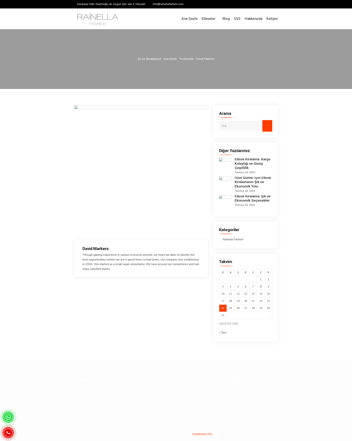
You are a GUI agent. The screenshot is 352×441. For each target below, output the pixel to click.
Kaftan (130, 395)
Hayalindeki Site (202, 434)
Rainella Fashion (233, 239)
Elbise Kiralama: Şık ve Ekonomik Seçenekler (253, 198)
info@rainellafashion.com (168, 4)
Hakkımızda (253, 18)
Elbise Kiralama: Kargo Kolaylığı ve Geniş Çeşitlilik (252, 163)
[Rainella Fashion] (97, 18)
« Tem (223, 333)
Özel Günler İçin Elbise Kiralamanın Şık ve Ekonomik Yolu (253, 182)
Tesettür (184, 395)
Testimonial (186, 59)
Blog (226, 18)
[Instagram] (277, 4)
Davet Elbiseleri (189, 402)
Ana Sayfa (189, 18)
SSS (237, 18)
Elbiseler (208, 18)
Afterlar (131, 402)
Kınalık (130, 389)
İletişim (272, 18)
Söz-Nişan (185, 389)
